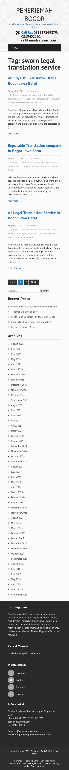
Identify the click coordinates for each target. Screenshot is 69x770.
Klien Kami (15, 763)
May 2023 (16, 523)
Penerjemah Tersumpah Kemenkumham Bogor (34, 306)
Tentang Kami (31, 760)
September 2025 (19, 400)
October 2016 (18, 553)
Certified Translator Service (23, 95)
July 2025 (15, 410)
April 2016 (16, 584)
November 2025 (19, 389)
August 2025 (17, 405)
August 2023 (17, 517)
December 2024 (19, 446)
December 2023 (19, 507)
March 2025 (17, 430)
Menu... (15, 47)
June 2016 (16, 574)
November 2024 (19, 451)
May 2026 (16, 359)
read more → (14, 133)
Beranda (18, 760)
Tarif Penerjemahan (32, 763)
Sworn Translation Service (20, 237)
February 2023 (18, 533)
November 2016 (19, 548)
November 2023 (19, 512)
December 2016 (19, 543)
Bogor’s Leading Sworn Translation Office (31, 321)
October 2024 (18, 456)
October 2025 (18, 395)
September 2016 (19, 558)
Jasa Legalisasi (23, 233)
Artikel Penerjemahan (34, 766)
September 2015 (19, 594)
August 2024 (17, 466)
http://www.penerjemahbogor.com (34, 734)
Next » (34, 282)
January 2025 (17, 441)
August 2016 (17, 563)
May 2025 (16, 420)
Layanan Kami (48, 760)
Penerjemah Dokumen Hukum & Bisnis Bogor (33, 316)
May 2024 (16, 482)
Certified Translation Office (23, 162)
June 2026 (16, 354)
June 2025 (16, 415)
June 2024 (16, 476)
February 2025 (18, 436)
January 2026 (17, 379)
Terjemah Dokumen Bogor (24, 311)
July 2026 (15, 348)
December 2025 (19, 384)
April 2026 (16, 364)
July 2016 (15, 569)
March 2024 (17, 492)
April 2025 (16, 425)
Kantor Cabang (52, 763)
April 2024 (16, 487)
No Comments (32, 91)
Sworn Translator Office (31, 98)
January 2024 (17, 502)
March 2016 (17, 589)
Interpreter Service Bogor (23, 327)
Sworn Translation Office (28, 166)
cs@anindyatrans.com (26, 731)
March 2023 (17, 528)
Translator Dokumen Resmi (29, 102)
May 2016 (16, 579)
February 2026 (18, 374)
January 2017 (17, 538)
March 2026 (17, 369)
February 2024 (18, 497)
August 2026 (17, 343)
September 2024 (19, 461)
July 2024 (15, 471)
